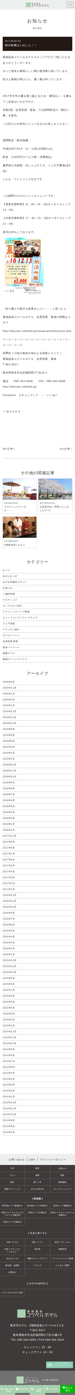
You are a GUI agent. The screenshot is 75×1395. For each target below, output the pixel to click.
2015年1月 (9, 1025)
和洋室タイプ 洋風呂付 (37, 1206)
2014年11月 (10, 1037)
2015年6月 (9, 996)
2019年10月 (10, 723)
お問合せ (12, 1272)
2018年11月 (10, 770)
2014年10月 (10, 1043)
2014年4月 (9, 1079)
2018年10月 (10, 776)
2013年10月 (10, 1114)
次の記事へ (66, 448)
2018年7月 (9, 794)
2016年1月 (9, 954)
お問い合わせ (17, 1159)
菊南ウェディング (12, 1189)
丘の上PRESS (37, 1189)
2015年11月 (10, 966)
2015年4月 (9, 1007)
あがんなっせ (10, 576)
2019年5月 (9, 741)
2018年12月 (10, 764)
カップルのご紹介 (12, 605)
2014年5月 (9, 1073)
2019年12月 (10, 711)
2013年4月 (9, 1132)
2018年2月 (9, 824)
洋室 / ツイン (37, 1242)
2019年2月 (9, 753)
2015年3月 (9, 1013)
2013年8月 (9, 1126)
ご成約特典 (9, 594)
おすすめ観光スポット (15, 582)
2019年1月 (9, 758)
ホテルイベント (11, 635)
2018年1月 (9, 830)
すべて (6, 570)
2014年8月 (9, 1055)
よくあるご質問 (62, 1265)
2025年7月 (9, 693)
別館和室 (62, 1249)
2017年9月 (9, 842)
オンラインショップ (62, 1189)
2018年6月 (9, 800)
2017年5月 (9, 865)
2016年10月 (10, 907)
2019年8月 (9, 729)
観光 (12, 1182)
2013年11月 (10, 1108)
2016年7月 (9, 918)
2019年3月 (9, 747)
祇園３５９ (9, 653)
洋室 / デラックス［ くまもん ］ (12, 1250)
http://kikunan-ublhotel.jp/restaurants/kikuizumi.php (37, 330)
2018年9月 (9, 782)
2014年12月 (10, 1031)
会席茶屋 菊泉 (10, 641)
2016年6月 (9, 924)
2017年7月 (9, 853)
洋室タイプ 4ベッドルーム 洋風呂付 (62, 1213)
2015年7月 (9, 990)
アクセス (37, 1265)
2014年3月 (9, 1084)
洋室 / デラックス (62, 1242)
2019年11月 (10, 717)
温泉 (62, 1175)
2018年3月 (9, 818)
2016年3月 (9, 942)
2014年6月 (9, 1067)
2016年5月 (9, 930)
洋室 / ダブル (12, 1242)
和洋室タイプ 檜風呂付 (12, 1206)
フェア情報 (9, 623)
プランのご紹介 (11, 629)
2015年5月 (9, 1002)
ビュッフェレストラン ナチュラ (20, 617)
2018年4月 (9, 812)
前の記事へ (9, 448)
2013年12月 (10, 1102)
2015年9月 (9, 978)
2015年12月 (10, 960)
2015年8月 (9, 984)
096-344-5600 (26, 1339)
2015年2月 (9, 1019)
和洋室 (37, 1249)
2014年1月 (9, 1096)
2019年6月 (9, 735)
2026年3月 (9, 682)
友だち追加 (68, 1389)
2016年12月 (10, 895)
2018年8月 (9, 788)
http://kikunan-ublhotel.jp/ (20, 386)
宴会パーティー (11, 647)
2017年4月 (9, 871)
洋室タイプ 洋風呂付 (37, 1212)
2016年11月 (10, 901)
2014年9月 (9, 1049)
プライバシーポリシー (53, 1159)
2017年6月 (9, 859)
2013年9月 (9, 1120)
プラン (12, 1175)
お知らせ (7, 588)
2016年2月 (9, 948)
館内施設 (62, 1182)
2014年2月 (9, 1090)
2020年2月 (9, 699)
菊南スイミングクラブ (15, 659)
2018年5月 (9, 806)
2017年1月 (9, 889)
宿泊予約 (23, 1389)
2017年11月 (10, 836)
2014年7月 (9, 1061)
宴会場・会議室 (12, 1265)
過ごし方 (37, 1182)
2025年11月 (10, 687)
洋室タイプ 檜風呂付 (62, 1206)
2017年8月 (9, 847)
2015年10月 (10, 972)
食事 (37, 1175)
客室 (37, 1168)
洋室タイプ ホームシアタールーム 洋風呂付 (12, 1213)
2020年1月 (9, 705)
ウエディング (10, 599)
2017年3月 (9, 877)
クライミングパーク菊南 (16, 611)
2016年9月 (9, 913)
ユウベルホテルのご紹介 (12, 1292)
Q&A (32, 1159)
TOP (12, 1168)
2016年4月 (9, 936)
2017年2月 (9, 883)
